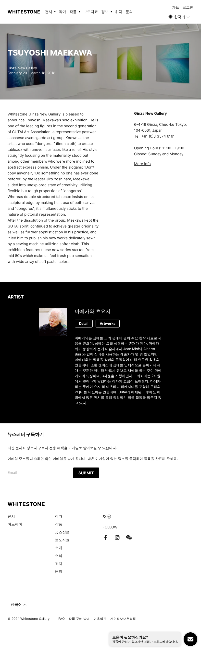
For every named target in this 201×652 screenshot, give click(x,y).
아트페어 (15, 524)
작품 (58, 524)
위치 (118, 11)
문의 (129, 11)
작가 (62, 11)
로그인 (187, 7)
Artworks (107, 323)
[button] (179, 17)
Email (12, 472)
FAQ (61, 619)
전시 (11, 516)
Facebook (105, 537)
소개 (58, 547)
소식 (58, 555)
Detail (83, 323)
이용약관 (100, 619)
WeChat (129, 537)
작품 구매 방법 (79, 619)
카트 (175, 7)
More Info (142, 163)
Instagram (117, 537)
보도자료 (90, 11)
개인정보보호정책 (123, 619)
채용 (106, 516)
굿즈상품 (62, 532)
